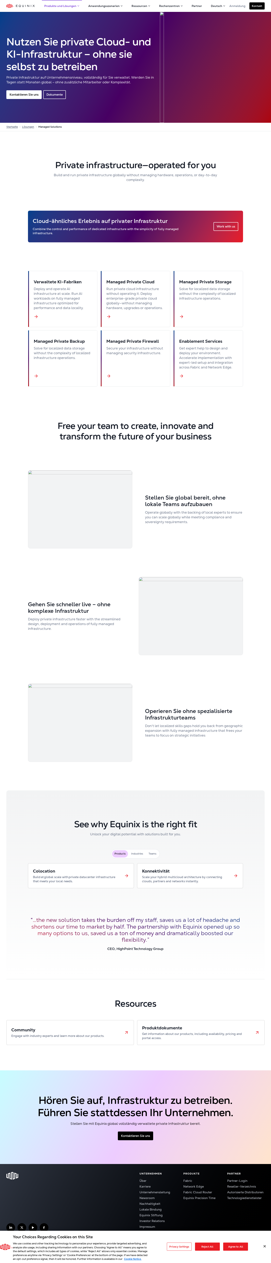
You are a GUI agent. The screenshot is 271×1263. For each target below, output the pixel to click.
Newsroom (147, 1198)
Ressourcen (139, 6)
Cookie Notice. (132, 1259)
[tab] (120, 854)
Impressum (147, 1227)
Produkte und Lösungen (60, 6)
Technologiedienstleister (244, 1198)
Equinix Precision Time (199, 1198)
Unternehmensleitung (154, 1192)
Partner (197, 6)
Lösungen (28, 126)
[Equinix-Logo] (20, 6)
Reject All (207, 1246)
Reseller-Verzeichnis (241, 1186)
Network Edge (193, 1186)
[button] (257, 6)
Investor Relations (152, 1221)
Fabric (187, 1181)
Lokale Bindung (150, 1209)
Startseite (12, 126)
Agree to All (235, 1246)
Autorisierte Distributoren (245, 1192)
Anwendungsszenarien (104, 6)
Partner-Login (237, 1181)
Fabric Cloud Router (197, 1192)
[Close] (264, 1246)
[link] (81, 875)
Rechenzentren (169, 6)
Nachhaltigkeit (149, 1204)
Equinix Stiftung (151, 1215)
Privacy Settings (179, 1246)
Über (142, 1181)
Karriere (145, 1186)
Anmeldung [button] (237, 6)
